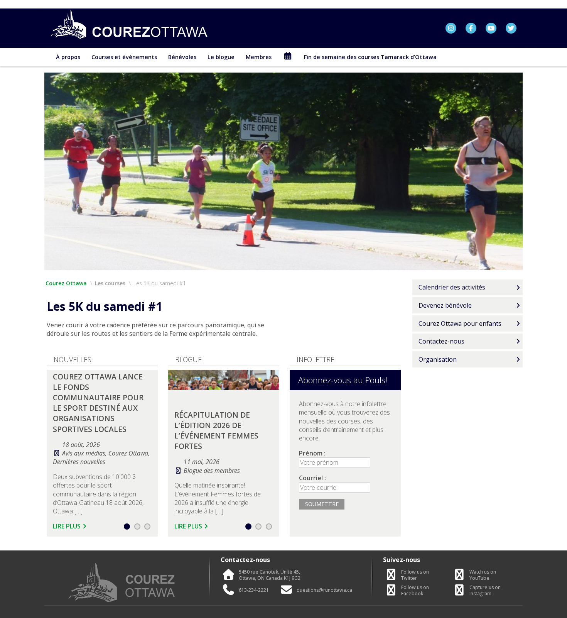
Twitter (415, 575)
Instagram (485, 590)
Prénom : (312, 453)
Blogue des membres (212, 470)
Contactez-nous (441, 341)
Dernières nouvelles (79, 461)
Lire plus (67, 526)
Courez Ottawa (66, 283)
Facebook (415, 590)
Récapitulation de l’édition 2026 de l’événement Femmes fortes (216, 430)
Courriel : (312, 478)
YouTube (482, 575)
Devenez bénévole (445, 305)
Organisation (437, 359)
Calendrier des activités (451, 287)
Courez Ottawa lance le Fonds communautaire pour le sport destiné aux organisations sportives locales (98, 402)
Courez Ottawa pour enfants (459, 323)
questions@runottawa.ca (324, 590)
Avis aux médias (83, 453)
